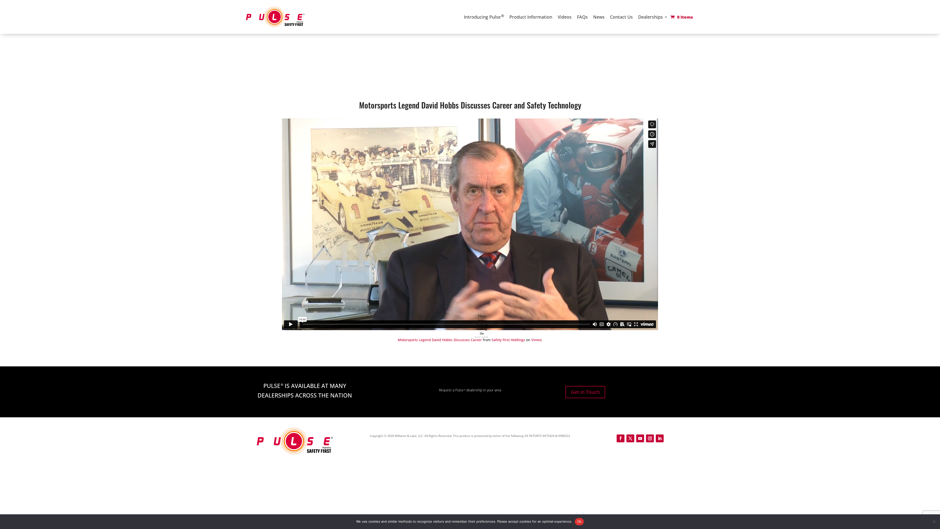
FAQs (582, 17)
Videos (565, 17)
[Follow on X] (630, 438)
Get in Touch (585, 392)
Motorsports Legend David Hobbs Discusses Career (440, 339)
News (599, 17)
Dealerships (650, 17)
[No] (933, 521)
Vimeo (536, 339)
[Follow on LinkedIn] (660, 438)
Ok (579, 521)
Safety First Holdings (508, 339)
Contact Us (621, 17)
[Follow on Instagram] (650, 438)
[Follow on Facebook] (620, 438)
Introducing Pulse (484, 16)
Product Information (530, 17)
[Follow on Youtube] (640, 438)
